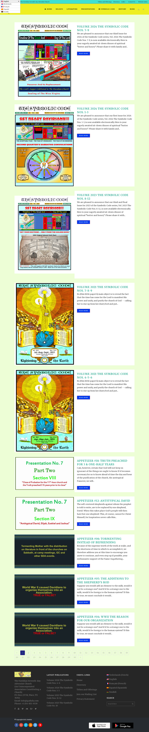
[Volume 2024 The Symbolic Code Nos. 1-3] (44, 145)
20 (17, 657)
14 (98, 652)
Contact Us (131, 2)
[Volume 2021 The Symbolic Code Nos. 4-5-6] (44, 411)
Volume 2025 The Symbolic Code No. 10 (60, 704)
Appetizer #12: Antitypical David (103, 500)
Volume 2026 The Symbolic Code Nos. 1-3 (60, 689)
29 (69, 657)
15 (103, 652)
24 (40, 657)
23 (34, 657)
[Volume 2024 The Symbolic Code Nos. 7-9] (44, 61)
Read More (83, 53)
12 (86, 652)
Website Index (142, 2)
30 (74, 657)
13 (92, 652)
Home (79, 680)
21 (23, 657)
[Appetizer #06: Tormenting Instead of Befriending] (44, 551)
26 (51, 657)
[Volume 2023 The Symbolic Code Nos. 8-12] (44, 234)
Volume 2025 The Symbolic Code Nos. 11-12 (60, 696)
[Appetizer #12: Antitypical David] (44, 513)
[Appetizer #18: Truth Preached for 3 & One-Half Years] (44, 473)
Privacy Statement (86, 699)
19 (127, 652)
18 (121, 652)
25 (46, 657)
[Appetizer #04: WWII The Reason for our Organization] (44, 629)
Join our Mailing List (87, 694)
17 (115, 652)
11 (80, 652)
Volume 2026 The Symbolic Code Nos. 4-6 (60, 681)
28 (63, 657)
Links (123, 2)
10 (75, 652)
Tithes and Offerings (105, 2)
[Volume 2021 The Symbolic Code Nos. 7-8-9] (44, 324)
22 (28, 657)
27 (57, 657)
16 (109, 652)
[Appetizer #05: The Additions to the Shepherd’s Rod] (44, 591)
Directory (116, 2)
